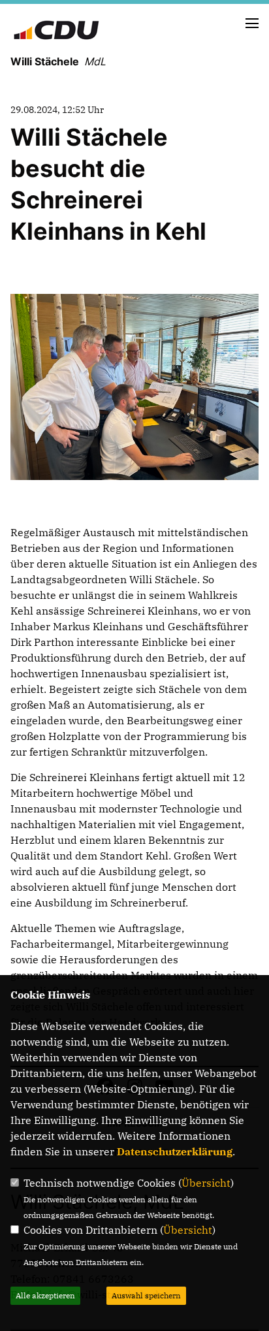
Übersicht (206, 1182)
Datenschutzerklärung (174, 1151)
